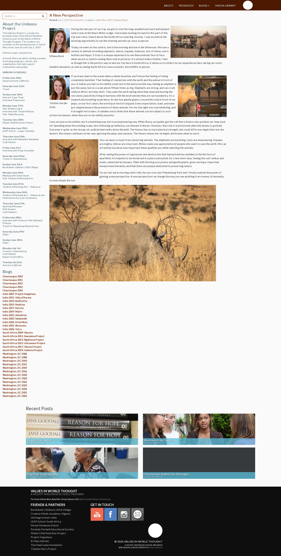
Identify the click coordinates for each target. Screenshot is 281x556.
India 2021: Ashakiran (15, 315)
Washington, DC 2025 (15, 392)
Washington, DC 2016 (15, 371)
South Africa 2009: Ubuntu (18, 332)
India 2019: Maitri (12, 311)
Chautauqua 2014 (13, 290)
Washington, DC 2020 (15, 378)
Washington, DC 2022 (15, 382)
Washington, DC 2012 (15, 364)
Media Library (225, 5)
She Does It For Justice (159, 440)
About (169, 5)
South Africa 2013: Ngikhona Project (23, 339)
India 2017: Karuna (13, 308)
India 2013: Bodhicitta (15, 301)
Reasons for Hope (39, 440)
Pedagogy (186, 5)
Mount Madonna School (45, 525)
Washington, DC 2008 (15, 357)
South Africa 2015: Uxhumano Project (24, 343)
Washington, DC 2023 (15, 385)
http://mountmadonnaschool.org (94, 499)
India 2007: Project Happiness (19, 294)
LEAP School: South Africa (46, 521)
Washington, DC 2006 (15, 353)
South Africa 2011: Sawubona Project (24, 336)
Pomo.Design (155, 547)
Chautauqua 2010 (13, 276)
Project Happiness (41, 537)
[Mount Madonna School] (248, 5)
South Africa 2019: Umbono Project (22, 350)
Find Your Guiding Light (42, 474)
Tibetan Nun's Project (43, 548)
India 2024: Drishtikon (15, 322)
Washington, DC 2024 (15, 389)
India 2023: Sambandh (15, 318)
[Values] (62, 5)
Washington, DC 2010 (15, 360)
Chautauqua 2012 (13, 283)
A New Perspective (66, 15)
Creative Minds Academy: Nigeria (50, 513)
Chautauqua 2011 (13, 280)
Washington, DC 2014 (15, 367)
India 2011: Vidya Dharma (17, 297)
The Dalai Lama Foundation (46, 544)
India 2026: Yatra (12, 329)
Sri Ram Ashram (40, 540)
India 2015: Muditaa (14, 304)
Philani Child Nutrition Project (48, 533)
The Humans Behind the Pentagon (166, 474)
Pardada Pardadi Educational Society (52, 529)
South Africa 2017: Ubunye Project (22, 346)
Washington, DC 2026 (15, 396)
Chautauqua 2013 (13, 287)
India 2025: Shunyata (14, 325)
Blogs (203, 5)
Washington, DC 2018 (15, 375)
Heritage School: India (44, 517)
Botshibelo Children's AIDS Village (51, 509)
